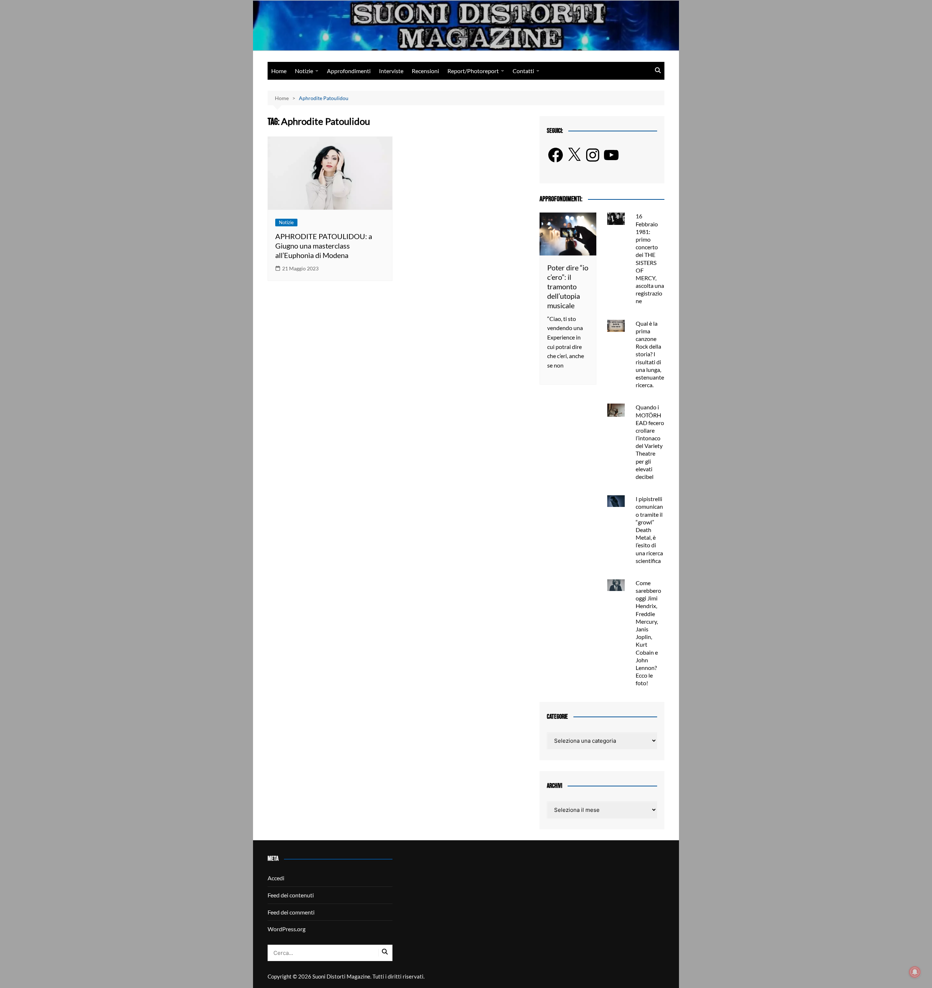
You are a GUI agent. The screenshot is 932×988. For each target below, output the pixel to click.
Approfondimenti (349, 70)
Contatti (523, 70)
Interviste (391, 70)
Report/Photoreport (473, 70)
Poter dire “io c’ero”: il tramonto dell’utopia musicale (567, 286)
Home (279, 70)
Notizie (304, 70)
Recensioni (425, 70)
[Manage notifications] (915, 972)
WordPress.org (286, 928)
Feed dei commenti (291, 912)
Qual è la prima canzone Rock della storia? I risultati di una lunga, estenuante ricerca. (650, 354)
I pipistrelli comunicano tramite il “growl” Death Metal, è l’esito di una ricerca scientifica (649, 529)
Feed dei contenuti (291, 895)
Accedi (276, 877)
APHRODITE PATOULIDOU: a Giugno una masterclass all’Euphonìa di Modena (323, 245)
